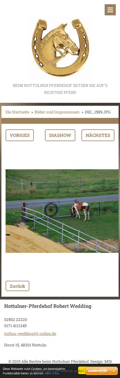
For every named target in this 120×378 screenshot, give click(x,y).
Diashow (60, 135)
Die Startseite (17, 112)
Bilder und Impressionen (57, 112)
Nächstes (98, 135)
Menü (110, 9)
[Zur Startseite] (60, 41)
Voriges (20, 135)
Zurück (17, 286)
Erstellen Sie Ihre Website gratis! (57, 371)
